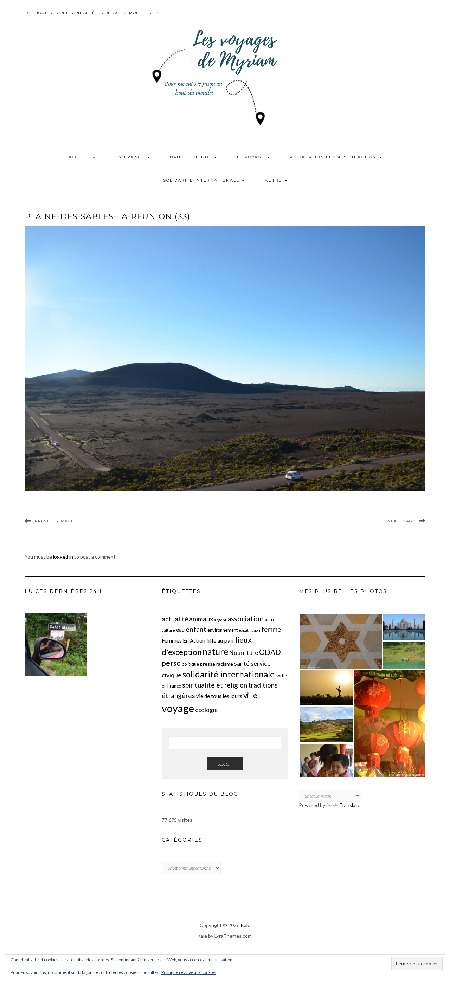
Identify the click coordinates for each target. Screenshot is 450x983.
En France (130, 157)
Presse (154, 13)
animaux (201, 619)
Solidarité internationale (202, 180)
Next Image (401, 521)
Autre (274, 180)
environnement (222, 630)
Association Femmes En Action (334, 157)
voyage (178, 708)
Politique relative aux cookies (188, 972)
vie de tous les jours (219, 696)
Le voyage (251, 157)
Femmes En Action (183, 640)
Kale (245, 925)
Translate (349, 805)
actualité (175, 619)
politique (190, 664)
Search (225, 764)
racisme (224, 664)
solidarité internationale (228, 674)
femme (271, 629)
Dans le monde (191, 157)
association (245, 618)
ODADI (271, 652)
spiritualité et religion (214, 685)
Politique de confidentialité (60, 13)
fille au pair (220, 640)
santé (242, 663)
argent (220, 620)
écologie (206, 710)
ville (250, 695)
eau (180, 629)
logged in (63, 557)
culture (168, 630)
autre (270, 620)
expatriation (249, 630)
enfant (196, 629)
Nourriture (243, 652)
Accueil (80, 157)
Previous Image (54, 521)
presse (207, 664)
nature (215, 651)
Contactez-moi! (120, 13)
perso (171, 662)
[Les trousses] (56, 644)
